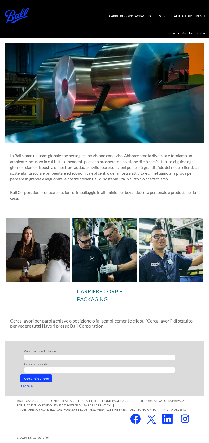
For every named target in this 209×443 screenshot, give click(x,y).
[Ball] (17, 15)
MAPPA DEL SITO (174, 409)
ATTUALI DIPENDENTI (189, 16)
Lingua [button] (172, 33)
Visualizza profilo (193, 33)
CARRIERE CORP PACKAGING (130, 16)
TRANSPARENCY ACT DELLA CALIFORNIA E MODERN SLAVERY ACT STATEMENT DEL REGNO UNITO (87, 409)
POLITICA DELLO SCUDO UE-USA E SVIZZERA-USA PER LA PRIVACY (64, 405)
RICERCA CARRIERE (31, 401)
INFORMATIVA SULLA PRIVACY (163, 401)
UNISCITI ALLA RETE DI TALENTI (73, 401)
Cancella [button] (27, 386)
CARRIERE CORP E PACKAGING (99, 295)
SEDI (162, 16)
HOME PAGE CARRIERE (118, 401)
